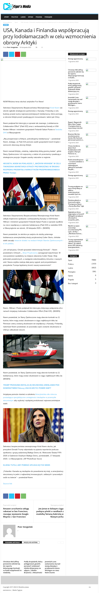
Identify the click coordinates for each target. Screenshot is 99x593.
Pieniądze (48, 17)
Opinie (30, 17)
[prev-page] (59, 542)
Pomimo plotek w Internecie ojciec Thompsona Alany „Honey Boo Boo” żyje (76, 203)
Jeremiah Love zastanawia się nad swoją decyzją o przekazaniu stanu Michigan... (75, 101)
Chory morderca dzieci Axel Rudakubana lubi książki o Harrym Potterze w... (74, 150)
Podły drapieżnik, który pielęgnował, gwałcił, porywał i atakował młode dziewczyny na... (75, 87)
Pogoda (39, 17)
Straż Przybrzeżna (30, 253)
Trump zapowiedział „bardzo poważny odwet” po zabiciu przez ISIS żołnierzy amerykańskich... (75, 243)
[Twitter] (11, 54)
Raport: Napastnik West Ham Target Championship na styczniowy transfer (75, 125)
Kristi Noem (55, 108)
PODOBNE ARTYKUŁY (12, 542)
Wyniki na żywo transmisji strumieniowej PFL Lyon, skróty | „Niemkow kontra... (75, 230)
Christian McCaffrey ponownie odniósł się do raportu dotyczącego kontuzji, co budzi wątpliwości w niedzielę (12, 567)
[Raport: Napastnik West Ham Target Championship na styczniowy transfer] (91, 125)
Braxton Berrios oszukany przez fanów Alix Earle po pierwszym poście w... (76, 137)
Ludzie (23, 17)
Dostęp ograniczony (75, 59)
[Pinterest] (17, 54)
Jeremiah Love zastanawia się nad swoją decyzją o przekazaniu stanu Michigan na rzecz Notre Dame (52, 567)
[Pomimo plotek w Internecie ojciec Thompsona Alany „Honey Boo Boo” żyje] (91, 203)
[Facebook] (5, 54)
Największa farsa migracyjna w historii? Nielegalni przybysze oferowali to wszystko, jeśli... (76, 216)
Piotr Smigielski (12, 47)
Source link (7, 484)
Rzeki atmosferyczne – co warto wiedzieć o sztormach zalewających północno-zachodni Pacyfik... (76, 164)
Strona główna (7, 22)
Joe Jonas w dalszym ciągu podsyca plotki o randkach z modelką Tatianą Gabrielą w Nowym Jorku (50, 512)
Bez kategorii (73, 283)
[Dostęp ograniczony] (91, 62)
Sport (6, 17)
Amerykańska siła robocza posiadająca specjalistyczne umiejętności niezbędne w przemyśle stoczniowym (30, 397)
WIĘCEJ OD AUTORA (31, 542)
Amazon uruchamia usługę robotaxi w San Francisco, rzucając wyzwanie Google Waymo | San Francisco (16, 512)
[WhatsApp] (23, 54)
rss (90, 587)
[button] (94, 17)
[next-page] (62, 542)
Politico (14, 17)
